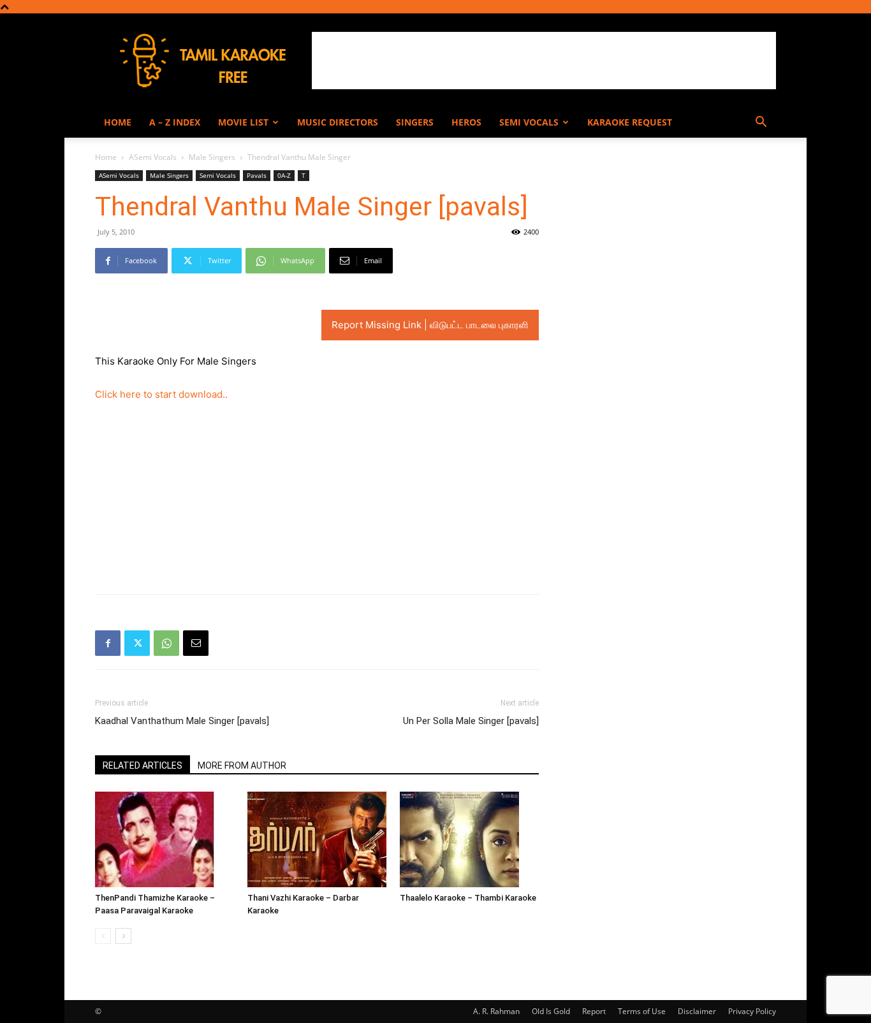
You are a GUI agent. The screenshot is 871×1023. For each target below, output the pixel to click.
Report (594, 1011)
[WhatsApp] (166, 643)
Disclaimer (697, 1011)
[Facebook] (108, 643)
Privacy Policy (752, 1011)
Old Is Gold (551, 1011)
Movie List (243, 122)
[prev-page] (103, 936)
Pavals (257, 175)
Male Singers (212, 157)
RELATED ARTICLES (142, 765)
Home (117, 122)
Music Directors (337, 122)
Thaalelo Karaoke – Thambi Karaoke (468, 898)
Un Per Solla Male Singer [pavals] (471, 721)
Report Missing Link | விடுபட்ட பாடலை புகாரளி (430, 325)
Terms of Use (642, 1011)
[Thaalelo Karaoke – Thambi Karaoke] (469, 839)
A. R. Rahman (496, 1011)
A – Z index (174, 122)
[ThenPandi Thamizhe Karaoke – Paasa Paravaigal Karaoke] (164, 839)
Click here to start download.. (161, 394)
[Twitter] (137, 643)
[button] (760, 123)
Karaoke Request (629, 122)
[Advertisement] (544, 60)
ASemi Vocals (153, 157)
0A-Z (284, 175)
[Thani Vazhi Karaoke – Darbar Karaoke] (316, 839)
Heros (466, 122)
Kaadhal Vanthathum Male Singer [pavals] (182, 721)
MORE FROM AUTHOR (242, 765)
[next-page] (123, 936)
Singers (415, 122)
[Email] (196, 643)
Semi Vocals (529, 122)
